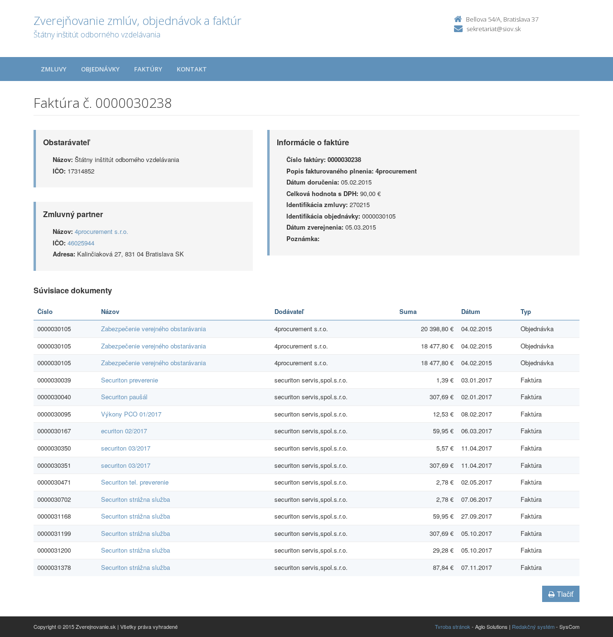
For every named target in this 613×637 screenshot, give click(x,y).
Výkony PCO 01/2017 (131, 413)
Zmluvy (54, 69)
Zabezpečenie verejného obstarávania (153, 328)
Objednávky (100, 69)
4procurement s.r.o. (101, 231)
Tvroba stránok (452, 626)
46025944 (81, 242)
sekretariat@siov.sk (493, 28)
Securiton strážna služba (135, 499)
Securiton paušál (124, 396)
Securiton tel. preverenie (135, 481)
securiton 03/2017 (125, 447)
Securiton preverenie (129, 379)
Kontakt (192, 69)
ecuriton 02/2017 (124, 430)
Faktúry (148, 69)
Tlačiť (565, 594)
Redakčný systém (533, 626)
